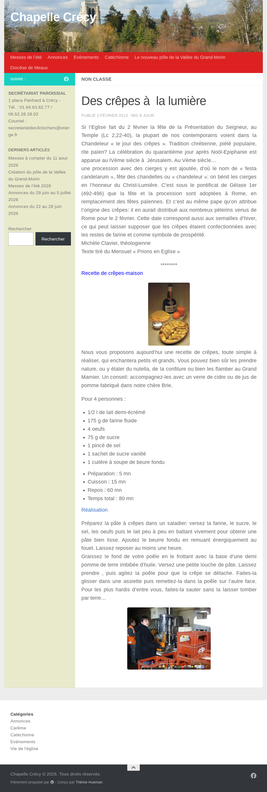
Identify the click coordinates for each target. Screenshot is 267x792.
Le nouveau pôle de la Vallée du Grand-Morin (180, 57)
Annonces (58, 57)
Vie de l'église (24, 748)
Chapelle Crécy (53, 17)
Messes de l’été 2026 (29, 185)
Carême (18, 727)
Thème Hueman (89, 782)
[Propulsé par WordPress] (52, 782)
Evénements (86, 57)
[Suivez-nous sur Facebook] (66, 79)
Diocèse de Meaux (29, 67)
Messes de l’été (26, 57)
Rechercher (19, 228)
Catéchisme (117, 57)
